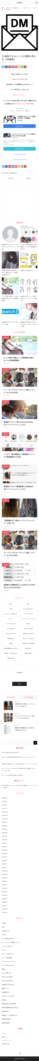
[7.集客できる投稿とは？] (28, 260)
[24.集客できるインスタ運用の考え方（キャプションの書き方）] (28, 285)
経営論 (10, 643)
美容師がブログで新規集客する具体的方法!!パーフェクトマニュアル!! (18, 488)
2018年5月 (4, 891)
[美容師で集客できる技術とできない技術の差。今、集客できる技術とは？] (10, 260)
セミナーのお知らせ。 (8, 954)
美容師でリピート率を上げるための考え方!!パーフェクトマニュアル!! (18, 423)
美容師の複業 (10, 658)
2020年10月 (5, 819)
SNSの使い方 (9, 8)
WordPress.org (5, 1044)
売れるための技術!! (28, 628)
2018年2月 (4, 902)
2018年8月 (4, 881)
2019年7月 (4, 857)
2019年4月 (4, 864)
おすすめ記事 (28, 697)
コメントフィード (6, 1040)
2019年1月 (4, 867)
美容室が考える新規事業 (28, 643)
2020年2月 (4, 843)
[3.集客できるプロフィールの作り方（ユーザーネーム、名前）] (10, 234)
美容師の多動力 (28, 653)
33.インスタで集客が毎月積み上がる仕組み (12, 775)
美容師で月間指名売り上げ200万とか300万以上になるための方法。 (19, 586)
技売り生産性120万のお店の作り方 (10, 752)
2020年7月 (4, 829)
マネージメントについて (28, 618)
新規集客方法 (16, 8)
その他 (10, 609)
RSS (19, 1053)
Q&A (28, 604)
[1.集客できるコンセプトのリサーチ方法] (10, 311)
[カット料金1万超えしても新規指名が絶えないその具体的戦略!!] (10, 285)
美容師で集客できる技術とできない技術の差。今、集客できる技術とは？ (10, 273)
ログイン (4, 1033)
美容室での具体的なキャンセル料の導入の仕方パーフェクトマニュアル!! (19, 764)
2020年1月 (4, 846)
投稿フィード (5, 1037)
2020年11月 (5, 815)
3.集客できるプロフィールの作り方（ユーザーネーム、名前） (10, 247)
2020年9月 (4, 822)
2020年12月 (5, 812)
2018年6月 (4, 888)
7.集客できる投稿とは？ (27, 270)
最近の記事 (10, 697)
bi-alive (19, 2)
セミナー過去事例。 (7, 957)
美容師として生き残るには (10, 653)
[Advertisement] (19, 201)
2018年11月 (5, 871)
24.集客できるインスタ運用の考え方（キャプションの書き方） (28, 298)
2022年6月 (4, 801)
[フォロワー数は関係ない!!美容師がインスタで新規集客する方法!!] (28, 234)
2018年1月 (4, 905)
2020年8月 (4, 825)
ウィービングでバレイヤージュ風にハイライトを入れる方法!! (19, 391)
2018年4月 (4, 895)
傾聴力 (28, 623)
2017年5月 (4, 912)
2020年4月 (4, 836)
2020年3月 (4, 839)
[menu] (36, 2)
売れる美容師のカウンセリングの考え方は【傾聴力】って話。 (17, 785)
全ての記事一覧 (11, 628)
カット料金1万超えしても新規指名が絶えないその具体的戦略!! (10, 298)
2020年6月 (4, 832)
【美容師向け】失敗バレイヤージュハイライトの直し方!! (19, 522)
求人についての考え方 (28, 638)
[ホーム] (2, 7)
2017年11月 (5, 909)
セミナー (11, 618)
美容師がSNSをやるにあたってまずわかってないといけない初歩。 (28, 324)
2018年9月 (4, 878)
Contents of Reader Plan (20, 154)
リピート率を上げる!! (11, 623)
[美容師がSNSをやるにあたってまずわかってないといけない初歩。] (28, 311)
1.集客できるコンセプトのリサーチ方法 (10, 323)
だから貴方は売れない (28, 609)
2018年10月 (5, 874)
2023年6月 (4, 798)
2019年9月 (4, 850)
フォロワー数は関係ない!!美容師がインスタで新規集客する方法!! (28, 247)
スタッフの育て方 (28, 614)
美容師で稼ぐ (28, 648)
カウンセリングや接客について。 (11, 614)
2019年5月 (4, 860)
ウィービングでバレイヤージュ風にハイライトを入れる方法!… (25, 717)
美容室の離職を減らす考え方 (11, 648)
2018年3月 (4, 898)
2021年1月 (4, 808)
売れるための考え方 (11, 633)
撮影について (5, 988)
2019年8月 (4, 853)
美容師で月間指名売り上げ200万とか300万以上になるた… (25, 729)
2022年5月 (4, 805)
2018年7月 (4, 884)
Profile (19, 684)
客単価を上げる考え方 (28, 633)
